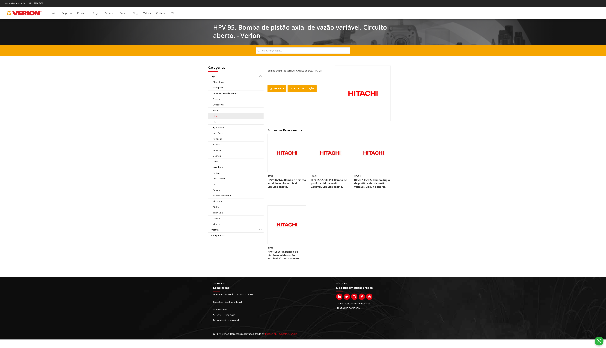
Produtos (82, 13)
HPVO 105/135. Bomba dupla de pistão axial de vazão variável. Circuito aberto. (372, 183)
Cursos (123, 13)
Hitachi (270, 176)
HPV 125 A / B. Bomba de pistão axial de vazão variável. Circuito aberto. (283, 255)
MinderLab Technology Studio (281, 333)
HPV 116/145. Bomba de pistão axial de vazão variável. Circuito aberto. (286, 183)
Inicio (53, 13)
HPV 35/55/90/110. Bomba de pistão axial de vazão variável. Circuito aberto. (329, 183)
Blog (135, 13)
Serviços (109, 13)
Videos (147, 13)
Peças (96, 13)
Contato (160, 13)
